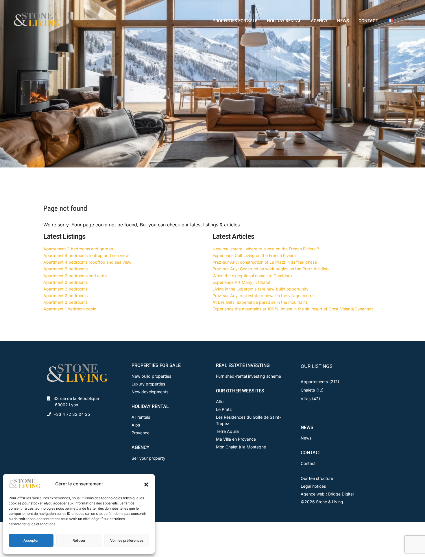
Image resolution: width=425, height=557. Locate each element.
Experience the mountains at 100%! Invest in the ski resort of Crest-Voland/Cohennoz (293, 308)
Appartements (314, 381)
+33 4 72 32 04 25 (71, 414)
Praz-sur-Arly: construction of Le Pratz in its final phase (264, 262)
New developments (150, 391)
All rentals (141, 417)
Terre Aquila (227, 431)
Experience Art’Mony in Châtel (241, 282)
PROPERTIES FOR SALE (234, 20)
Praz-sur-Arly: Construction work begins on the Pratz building (270, 268)
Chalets (308, 390)
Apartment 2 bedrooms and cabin (75, 275)
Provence (140, 432)
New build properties (151, 376)
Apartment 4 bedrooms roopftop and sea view (87, 262)
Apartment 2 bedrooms (65, 282)
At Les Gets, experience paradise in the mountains (260, 302)
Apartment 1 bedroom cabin (69, 308)
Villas (306, 398)
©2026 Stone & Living (322, 501)
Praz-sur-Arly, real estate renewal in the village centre (263, 295)
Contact (308, 463)
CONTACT (368, 20)
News (306, 437)
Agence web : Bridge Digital (327, 493)
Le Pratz (224, 409)
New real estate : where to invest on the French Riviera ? (265, 248)
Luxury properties (148, 383)
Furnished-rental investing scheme (248, 376)
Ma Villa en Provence (236, 439)
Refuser (79, 540)
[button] (146, 484)
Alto (219, 401)
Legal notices (313, 486)
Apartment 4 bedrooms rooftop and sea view (86, 255)
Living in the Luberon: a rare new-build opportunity (260, 288)
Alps (136, 424)
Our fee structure (317, 478)
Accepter (31, 540)
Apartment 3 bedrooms (65, 268)
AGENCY (319, 20)
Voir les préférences (126, 540)
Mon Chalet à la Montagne (241, 446)
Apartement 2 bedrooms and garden (78, 248)
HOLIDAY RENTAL (284, 20)
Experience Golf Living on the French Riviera (254, 255)
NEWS (343, 20)
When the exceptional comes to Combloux (252, 275)
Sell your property (148, 458)
